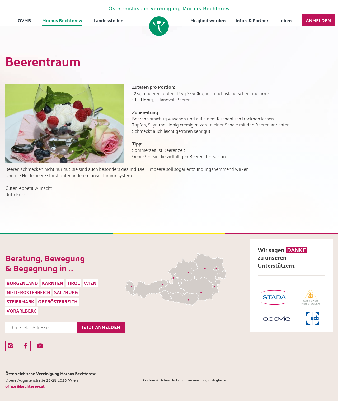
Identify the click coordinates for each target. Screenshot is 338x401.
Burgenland (22, 283)
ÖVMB (24, 20)
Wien (90, 283)
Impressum (190, 380)
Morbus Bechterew (62, 20)
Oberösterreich (57, 301)
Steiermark (20, 301)
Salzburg (66, 292)
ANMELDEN (318, 20)
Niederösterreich (28, 292)
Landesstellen (108, 20)
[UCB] (312, 318)
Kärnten (52, 283)
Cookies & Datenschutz (161, 380)
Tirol (73, 283)
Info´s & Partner (252, 20)
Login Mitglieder (214, 380)
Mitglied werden (208, 20)
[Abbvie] (276, 318)
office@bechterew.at (25, 386)
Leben (285, 20)
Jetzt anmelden (101, 327)
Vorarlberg (22, 310)
